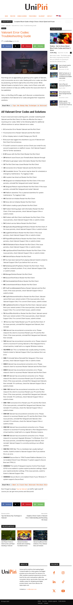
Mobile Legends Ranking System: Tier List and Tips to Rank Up (65, 103)
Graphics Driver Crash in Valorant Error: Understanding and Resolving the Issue (36, 518)
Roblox (52, 43)
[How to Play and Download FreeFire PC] (54, 86)
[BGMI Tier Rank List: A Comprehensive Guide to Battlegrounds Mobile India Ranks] (54, 75)
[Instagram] (63, 573)
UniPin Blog (8, 41)
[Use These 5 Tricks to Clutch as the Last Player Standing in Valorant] (8, 535)
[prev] (67, 21)
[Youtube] (63, 591)
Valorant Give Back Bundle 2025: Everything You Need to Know (23, 543)
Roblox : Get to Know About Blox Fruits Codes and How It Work (60, 48)
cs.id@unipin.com (31, 589)
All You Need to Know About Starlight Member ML (65, 93)
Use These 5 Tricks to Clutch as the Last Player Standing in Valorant (8, 543)
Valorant (8, 25)
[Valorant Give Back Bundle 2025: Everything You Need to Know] (24, 535)
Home (3, 25)
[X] (54, 591)
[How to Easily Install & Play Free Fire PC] (54, 67)
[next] (70, 21)
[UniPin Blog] (2, 41)
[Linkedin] (54, 582)
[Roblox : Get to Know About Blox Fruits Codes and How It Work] (61, 38)
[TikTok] (63, 582)
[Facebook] (54, 573)
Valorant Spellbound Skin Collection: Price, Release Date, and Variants (40, 543)
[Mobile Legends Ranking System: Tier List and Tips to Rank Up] (54, 103)
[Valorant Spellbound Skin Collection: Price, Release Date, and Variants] (40, 535)
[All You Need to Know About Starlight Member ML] (54, 93)
